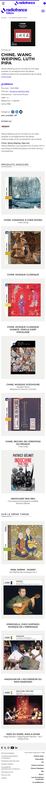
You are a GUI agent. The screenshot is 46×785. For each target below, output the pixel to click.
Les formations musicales (37, 778)
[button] (44, 3)
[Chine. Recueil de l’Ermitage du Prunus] (23, 414)
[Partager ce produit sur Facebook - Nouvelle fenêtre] (12, 111)
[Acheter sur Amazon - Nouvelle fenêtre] (5, 126)
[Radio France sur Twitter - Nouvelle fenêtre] (5, 747)
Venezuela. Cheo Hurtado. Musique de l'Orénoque (23, 625)
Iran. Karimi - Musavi (23, 569)
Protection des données (10, 761)
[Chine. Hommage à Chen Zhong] (23, 193)
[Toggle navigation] (3, 3)
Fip (42, 771)
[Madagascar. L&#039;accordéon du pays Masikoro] (23, 652)
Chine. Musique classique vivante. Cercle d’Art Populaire (23, 330)
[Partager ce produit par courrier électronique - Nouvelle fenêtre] (20, 111)
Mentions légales (7, 753)
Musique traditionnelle (19, 91)
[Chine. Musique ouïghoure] (23, 357)
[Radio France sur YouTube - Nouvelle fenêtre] (12, 747)
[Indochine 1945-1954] (23, 471)
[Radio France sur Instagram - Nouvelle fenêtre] (8, 747)
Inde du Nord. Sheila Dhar (23, 734)
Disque (6, 50)
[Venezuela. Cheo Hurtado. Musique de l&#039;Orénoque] (23, 597)
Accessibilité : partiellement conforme (10, 768)
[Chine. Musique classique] (23, 247)
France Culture (37, 765)
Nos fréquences (7, 772)
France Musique (37, 768)
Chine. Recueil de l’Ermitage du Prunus (23, 442)
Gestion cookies (7, 764)
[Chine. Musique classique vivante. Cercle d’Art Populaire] (23, 300)
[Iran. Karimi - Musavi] (23, 542)
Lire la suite (6, 76)
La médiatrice (38, 782)
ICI (43, 762)
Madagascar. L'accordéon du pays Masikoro (23, 680)
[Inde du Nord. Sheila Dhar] (23, 707)
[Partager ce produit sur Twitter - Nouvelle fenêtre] (16, 111)
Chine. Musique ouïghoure (23, 384)
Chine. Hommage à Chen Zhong (23, 220)
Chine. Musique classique (23, 274)
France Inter (39, 756)
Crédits (4, 778)
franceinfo (39, 759)
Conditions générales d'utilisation (9, 757)
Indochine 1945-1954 (23, 498)
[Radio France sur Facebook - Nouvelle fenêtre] (2, 747)
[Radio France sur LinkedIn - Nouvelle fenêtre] (16, 748)
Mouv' (41, 774)
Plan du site (5, 775)
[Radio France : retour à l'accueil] (25, 3)
